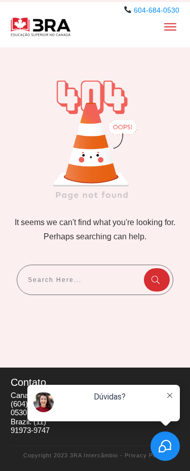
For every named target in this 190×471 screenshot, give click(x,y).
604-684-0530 (156, 10)
